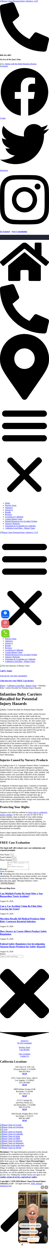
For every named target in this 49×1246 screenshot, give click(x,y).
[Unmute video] (33, 1212)
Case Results (24, 1050)
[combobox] (11, 956)
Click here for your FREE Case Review (17, 681)
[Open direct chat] (42, 1187)
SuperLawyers (6, 1186)
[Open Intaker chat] (22, 1244)
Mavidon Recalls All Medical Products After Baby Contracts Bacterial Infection (22, 920)
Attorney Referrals (12, 523)
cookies (3, 1177)
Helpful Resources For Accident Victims (21, 521)
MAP (24, 1074)
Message (3, 869)
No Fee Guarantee (24, 1043)
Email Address (6, 857)
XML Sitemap (36, 1183)
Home (7, 503)
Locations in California (14, 517)
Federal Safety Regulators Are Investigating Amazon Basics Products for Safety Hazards (22, 945)
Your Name (5, 855)
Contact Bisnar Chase (13, 519)
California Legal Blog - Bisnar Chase (21, 686)
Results (8, 512)
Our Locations (24, 1054)
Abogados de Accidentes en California (20, 526)
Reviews (8, 514)
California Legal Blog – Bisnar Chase (20, 528)
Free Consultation (19, 232)
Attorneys (9, 508)
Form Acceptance (7, 871)
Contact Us (24, 1056)
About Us (9, 510)
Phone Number (6, 860)
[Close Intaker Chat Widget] (46, 1187)
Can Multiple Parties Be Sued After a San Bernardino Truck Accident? (21, 895)
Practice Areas (10, 505)
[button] (24, 450)
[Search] (1, 1031)
